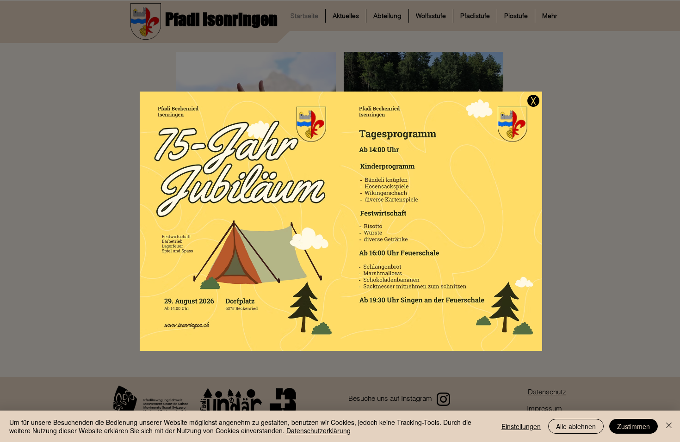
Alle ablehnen (576, 426)
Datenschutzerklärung (318, 430)
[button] (533, 101)
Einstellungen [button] (521, 426)
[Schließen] (668, 426)
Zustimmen (633, 426)
